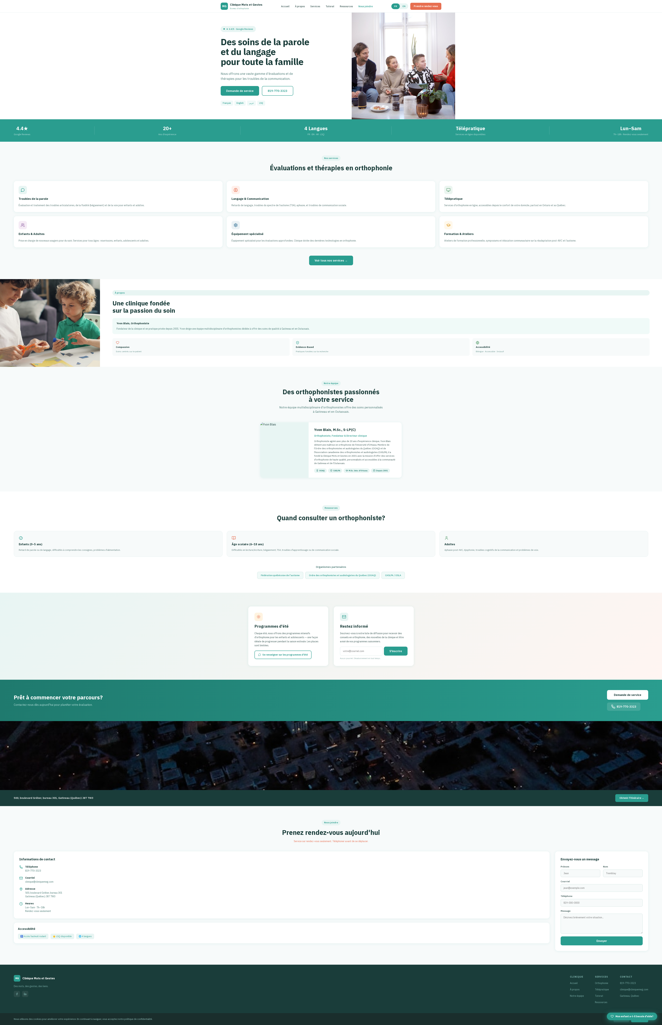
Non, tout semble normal (314, 543)
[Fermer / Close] (367, 468)
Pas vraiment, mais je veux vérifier (320, 533)
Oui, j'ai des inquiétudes (314, 523)
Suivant (357, 558)
